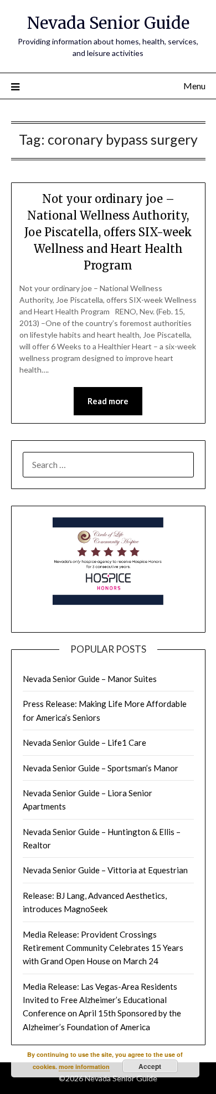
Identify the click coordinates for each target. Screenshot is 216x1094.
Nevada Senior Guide (108, 23)
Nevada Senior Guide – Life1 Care (84, 742)
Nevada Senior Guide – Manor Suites (90, 679)
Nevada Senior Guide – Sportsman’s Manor (100, 768)
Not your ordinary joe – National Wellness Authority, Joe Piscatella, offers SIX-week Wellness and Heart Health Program (108, 232)
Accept (149, 1066)
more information (84, 1066)
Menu (194, 85)
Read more (108, 401)
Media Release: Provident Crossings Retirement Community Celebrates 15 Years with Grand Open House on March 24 (103, 947)
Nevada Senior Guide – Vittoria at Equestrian (105, 870)
